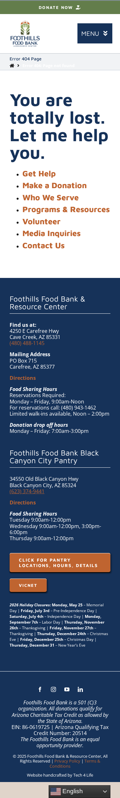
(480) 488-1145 (27, 343)
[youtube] (67, 689)
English (72, 791)
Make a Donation (54, 185)
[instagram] (53, 689)
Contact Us (43, 245)
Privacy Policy (67, 761)
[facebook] (40, 689)
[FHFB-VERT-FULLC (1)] (25, 23)
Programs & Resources (66, 209)
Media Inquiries (51, 233)
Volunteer (41, 221)
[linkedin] (80, 689)
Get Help (39, 173)
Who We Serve (50, 197)
